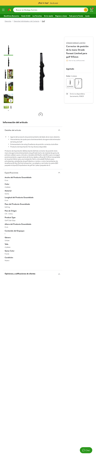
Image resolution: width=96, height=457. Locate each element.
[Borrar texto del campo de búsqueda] (82, 9)
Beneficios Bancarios (11, 16)
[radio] (70, 83)
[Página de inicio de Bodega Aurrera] (9, 10)
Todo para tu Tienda (76, 16)
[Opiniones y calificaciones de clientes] (59, 273)
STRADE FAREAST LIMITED (75, 43)
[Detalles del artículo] (59, 130)
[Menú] (4, 10)
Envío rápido (48, 16)
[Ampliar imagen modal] (41, 114)
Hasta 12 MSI (25, 16)
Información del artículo (15, 122)
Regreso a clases (61, 16)
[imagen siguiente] (8, 110)
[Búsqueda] (86, 10)
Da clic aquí (54, 3)
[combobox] (50, 9)
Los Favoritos (37, 16)
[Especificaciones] (59, 173)
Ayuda (87, 16)
